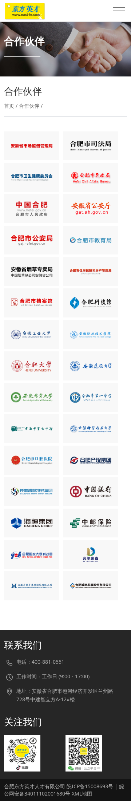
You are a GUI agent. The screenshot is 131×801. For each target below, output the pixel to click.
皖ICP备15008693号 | (93, 786)
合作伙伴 (29, 105)
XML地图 (82, 793)
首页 (9, 105)
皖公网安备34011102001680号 (64, 790)
